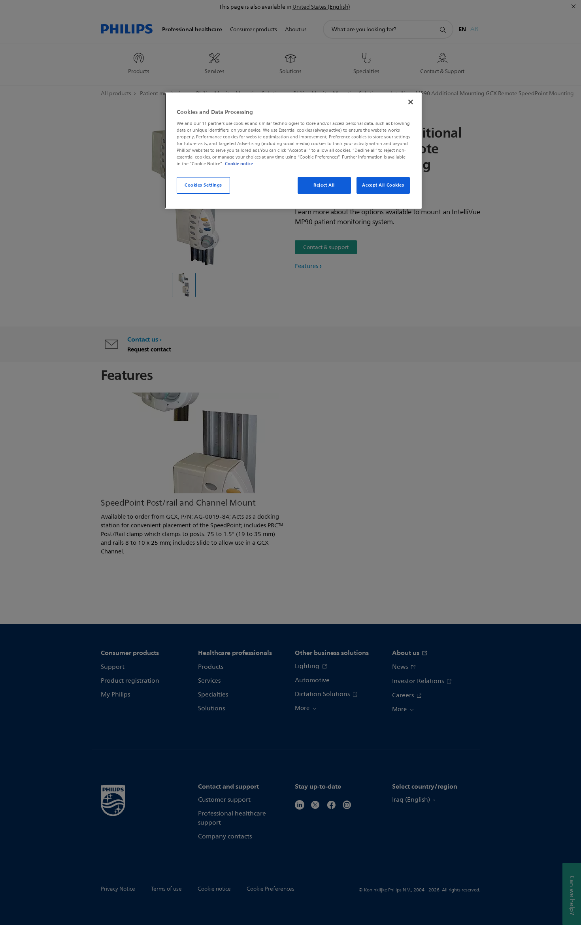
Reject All (324, 185)
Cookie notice (239, 164)
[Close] (410, 102)
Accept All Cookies (383, 185)
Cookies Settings (203, 185)
